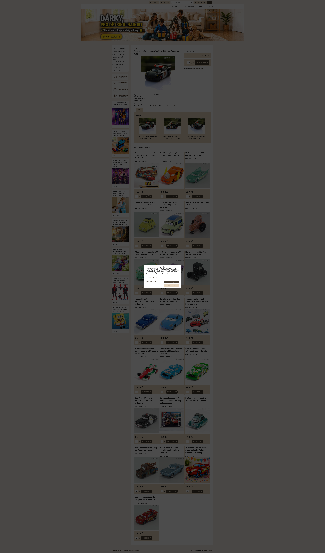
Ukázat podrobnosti (151, 281)
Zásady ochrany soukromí (153, 277)
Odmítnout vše (171, 285)
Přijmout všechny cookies (171, 282)
